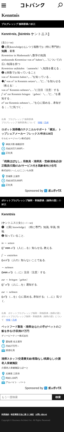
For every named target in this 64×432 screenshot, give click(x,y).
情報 (40, 122)
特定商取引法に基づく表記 (22, 414)
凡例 (46, 122)
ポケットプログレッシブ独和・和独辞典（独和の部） (30, 200)
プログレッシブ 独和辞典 (14, 24)
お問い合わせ (41, 414)
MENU (3, 5)
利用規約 (5, 414)
